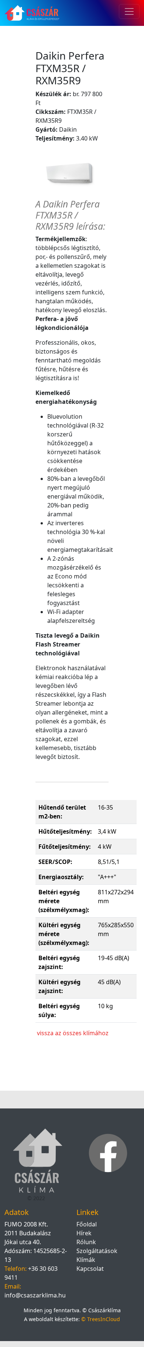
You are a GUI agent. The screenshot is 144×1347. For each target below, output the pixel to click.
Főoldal (86, 1224)
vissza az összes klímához (73, 1033)
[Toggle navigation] (129, 11)
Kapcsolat (90, 1269)
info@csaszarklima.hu (35, 1295)
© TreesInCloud (100, 1319)
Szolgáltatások (96, 1251)
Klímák (85, 1260)
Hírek (84, 1233)
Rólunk (86, 1242)
